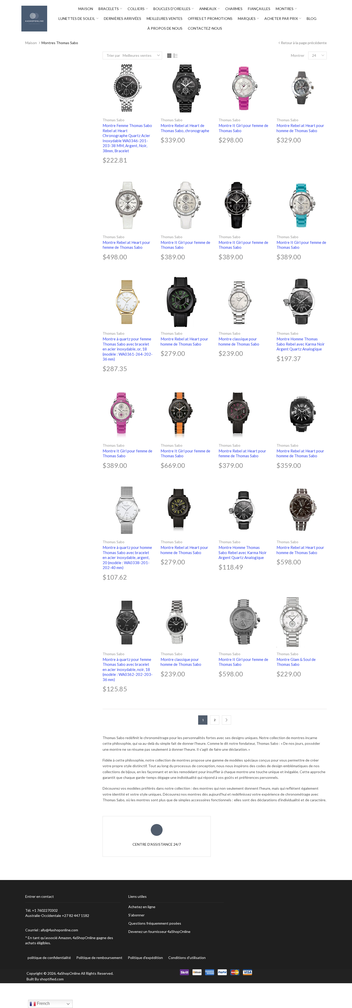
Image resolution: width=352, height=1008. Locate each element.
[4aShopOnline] (34, 18)
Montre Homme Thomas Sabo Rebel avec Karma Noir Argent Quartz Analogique (300, 344)
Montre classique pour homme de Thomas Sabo (239, 341)
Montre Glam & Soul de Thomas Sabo (296, 662)
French (43, 1003)
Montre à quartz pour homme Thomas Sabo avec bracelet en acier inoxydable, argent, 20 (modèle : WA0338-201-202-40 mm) (127, 557)
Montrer (297, 55)
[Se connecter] (329, 18)
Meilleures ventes (137, 55)
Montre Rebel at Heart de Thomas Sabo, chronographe (185, 128)
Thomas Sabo (113, 120)
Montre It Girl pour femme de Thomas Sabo (243, 128)
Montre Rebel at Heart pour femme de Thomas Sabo (126, 245)
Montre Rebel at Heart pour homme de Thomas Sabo (300, 128)
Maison (31, 43)
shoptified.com (52, 979)
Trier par (113, 55)
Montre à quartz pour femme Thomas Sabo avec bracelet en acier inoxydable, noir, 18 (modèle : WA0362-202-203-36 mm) (128, 669)
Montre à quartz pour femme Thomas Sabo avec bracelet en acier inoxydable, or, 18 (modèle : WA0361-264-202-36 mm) (128, 349)
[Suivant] (226, 720)
